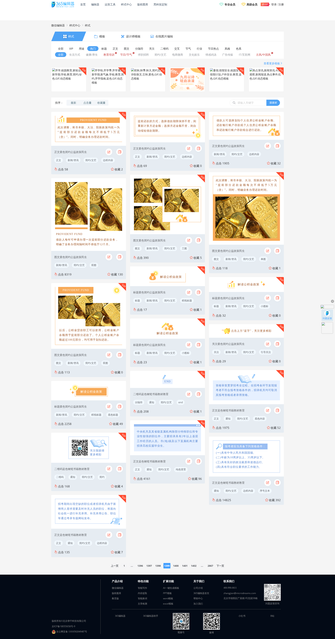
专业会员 (229, 4)
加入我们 (198, 603)
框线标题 (96, 414)
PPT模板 (167, 593)
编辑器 (95, 4)
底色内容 (260, 418)
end (180, 402)
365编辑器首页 (201, 593)
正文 (58, 160)
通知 (72, 477)
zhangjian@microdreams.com (240, 593)
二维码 (60, 477)
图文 (58, 363)
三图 (184, 248)
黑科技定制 (160, 4)
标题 (137, 300)
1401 (184, 565)
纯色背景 (181, 469)
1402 (193, 565)
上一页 (114, 565)
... (132, 565)
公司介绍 (198, 588)
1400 (176, 565)
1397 (149, 565)
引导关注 (266, 352)
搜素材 (273, 102)
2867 (210, 565)
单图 (263, 259)
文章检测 (142, 603)
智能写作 (142, 588)
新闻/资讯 (73, 160)
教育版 (115, 598)
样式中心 (126, 4)
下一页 (220, 565)
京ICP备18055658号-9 (63, 626)
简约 (101, 477)
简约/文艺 (90, 160)
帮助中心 (198, 598)
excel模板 (168, 603)
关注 (216, 352)
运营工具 (110, 4)
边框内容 (108, 160)
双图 (93, 265)
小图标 (185, 353)
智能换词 (142, 598)
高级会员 (252, 4)
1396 (140, 565)
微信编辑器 (58, 25)
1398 (158, 565)
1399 (167, 565)
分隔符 (138, 402)
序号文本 (265, 490)
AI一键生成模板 (171, 588)
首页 (83, 4)
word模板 (168, 598)
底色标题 (113, 414)
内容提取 (142, 593)
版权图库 (142, 4)
